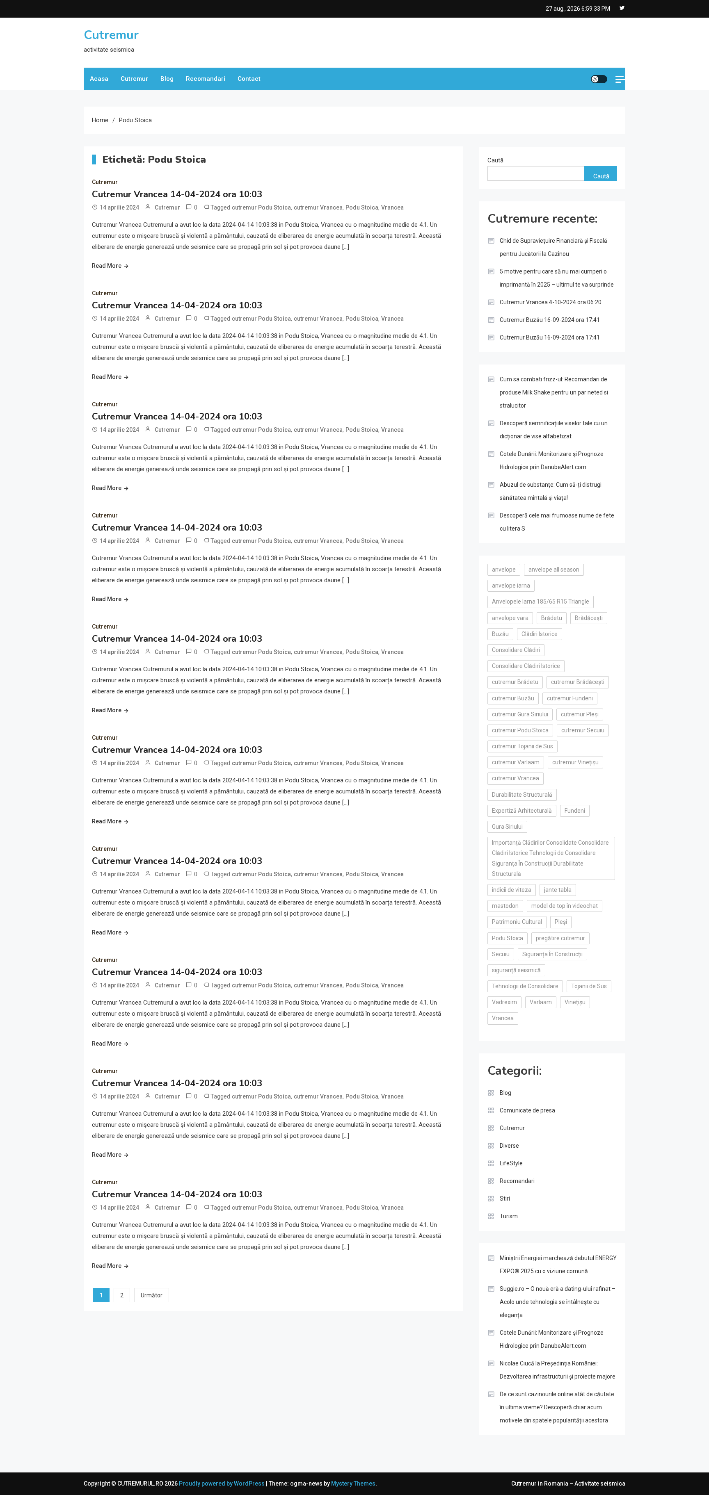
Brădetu (551, 618)
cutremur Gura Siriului (520, 714)
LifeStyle (511, 1163)
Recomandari (205, 78)
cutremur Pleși (580, 714)
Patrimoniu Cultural (517, 921)
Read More (106, 265)
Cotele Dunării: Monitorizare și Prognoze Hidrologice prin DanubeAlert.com (552, 460)
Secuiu (501, 954)
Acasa (99, 78)
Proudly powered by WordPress (222, 1483)
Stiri (505, 1198)
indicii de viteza (511, 890)
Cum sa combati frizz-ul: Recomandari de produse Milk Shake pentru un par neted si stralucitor (554, 392)
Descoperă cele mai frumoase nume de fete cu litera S (557, 522)
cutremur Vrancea (318, 207)
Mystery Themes (353, 1483)
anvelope (504, 569)
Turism (509, 1216)
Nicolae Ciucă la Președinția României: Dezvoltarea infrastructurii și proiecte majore (557, 1370)
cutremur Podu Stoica (261, 207)
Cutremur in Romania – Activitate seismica (568, 1483)
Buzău (500, 634)
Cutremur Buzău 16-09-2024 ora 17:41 (550, 320)
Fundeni (575, 810)
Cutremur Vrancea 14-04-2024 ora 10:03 (177, 194)
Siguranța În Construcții (552, 954)
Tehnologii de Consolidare (525, 986)
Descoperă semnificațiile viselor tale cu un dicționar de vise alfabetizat (554, 430)
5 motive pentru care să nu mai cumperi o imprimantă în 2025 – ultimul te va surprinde (557, 278)
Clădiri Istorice (539, 634)
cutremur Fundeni (570, 698)
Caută (495, 160)
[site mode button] (599, 79)
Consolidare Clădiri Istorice (526, 666)
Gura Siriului (507, 826)
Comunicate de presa (527, 1110)
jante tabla (558, 890)
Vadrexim (504, 1002)
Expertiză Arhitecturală (522, 810)
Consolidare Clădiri (516, 650)
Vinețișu (575, 1002)
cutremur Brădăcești (577, 682)
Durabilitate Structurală (522, 794)
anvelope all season (553, 569)
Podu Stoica (361, 207)
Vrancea (392, 207)
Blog (167, 78)
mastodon (505, 905)
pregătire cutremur (560, 938)
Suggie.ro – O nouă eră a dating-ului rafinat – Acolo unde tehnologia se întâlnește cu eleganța (557, 1301)
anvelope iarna (511, 585)
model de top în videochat (564, 905)
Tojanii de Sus (589, 986)
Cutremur (111, 35)
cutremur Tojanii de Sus (522, 746)
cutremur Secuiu (582, 730)
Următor (151, 1295)
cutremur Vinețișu (575, 762)
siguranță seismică (516, 970)
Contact (249, 78)
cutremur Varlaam (516, 762)
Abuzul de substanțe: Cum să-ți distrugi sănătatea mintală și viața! (551, 491)
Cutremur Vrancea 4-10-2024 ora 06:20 (551, 302)
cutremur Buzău (513, 698)
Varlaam (541, 1002)
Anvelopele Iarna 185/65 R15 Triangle (540, 601)
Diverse (509, 1145)
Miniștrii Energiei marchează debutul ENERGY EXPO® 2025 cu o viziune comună (558, 1264)
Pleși (561, 921)
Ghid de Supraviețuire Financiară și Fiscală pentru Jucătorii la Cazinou (553, 247)
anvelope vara (510, 618)
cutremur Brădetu (515, 682)
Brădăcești (589, 618)
